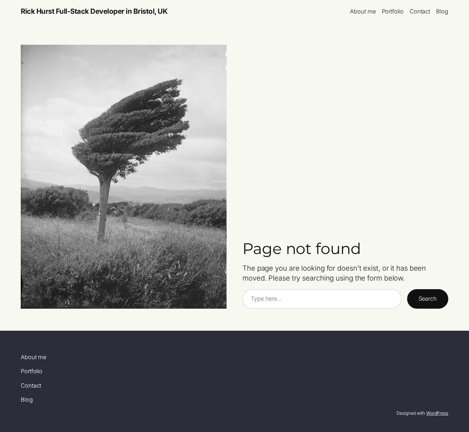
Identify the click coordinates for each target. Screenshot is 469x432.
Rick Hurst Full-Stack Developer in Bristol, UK (94, 11)
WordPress (437, 413)
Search (428, 298)
